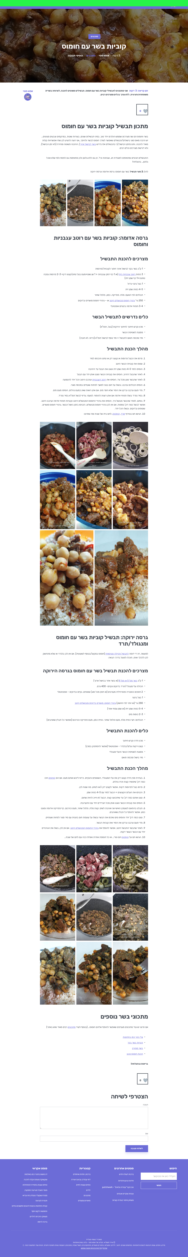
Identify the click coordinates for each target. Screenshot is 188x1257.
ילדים (88, 1190)
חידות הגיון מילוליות (126, 1180)
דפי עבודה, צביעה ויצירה (80, 1179)
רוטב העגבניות (99, 379)
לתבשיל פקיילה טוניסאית (117, 653)
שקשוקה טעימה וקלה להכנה (35, 1179)
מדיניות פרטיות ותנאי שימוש (91, 1248)
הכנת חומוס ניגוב (135, 1053)
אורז (123, 413)
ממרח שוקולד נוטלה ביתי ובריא (35, 1195)
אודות (105, 1248)
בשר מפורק (137, 1048)
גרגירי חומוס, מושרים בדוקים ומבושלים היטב (95, 703)
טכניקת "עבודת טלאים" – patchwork (118, 1187)
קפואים (51, 778)
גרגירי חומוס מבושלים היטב (122, 300)
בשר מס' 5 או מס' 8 (128, 680)
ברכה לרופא (42, 1222)
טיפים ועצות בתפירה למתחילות (35, 1185)
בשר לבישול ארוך (88, 144)
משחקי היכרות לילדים (38, 1216)
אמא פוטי (104, 55)
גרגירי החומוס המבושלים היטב (84, 828)
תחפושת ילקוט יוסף (39, 1211)
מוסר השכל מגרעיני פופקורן (36, 1190)
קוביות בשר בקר (135, 1042)
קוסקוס (116, 413)
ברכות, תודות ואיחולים (81, 1174)
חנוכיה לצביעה (41, 1200)
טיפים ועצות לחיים (83, 1185)
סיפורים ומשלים (84, 1200)
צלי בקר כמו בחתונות (133, 1037)
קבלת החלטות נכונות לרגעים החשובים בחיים (29, 1206)
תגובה (145, 1105)
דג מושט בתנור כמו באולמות (36, 1174)
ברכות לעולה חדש (126, 1174)
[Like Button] (145, 111)
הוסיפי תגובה (75, 55)
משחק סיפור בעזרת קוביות (123, 1200)
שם (146, 1133)
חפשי (158, 1185)
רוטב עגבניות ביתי (127, 274)
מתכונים (94, 36)
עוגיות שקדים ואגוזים (125, 1193)
